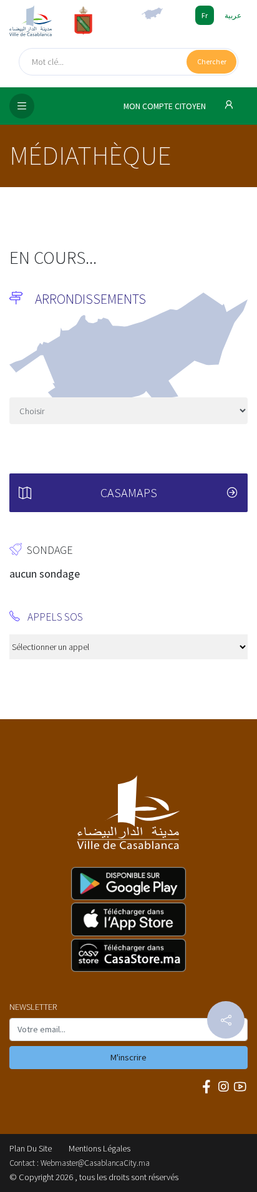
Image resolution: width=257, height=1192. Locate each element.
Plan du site (30, 1148)
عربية (233, 15)
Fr (204, 15)
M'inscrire (128, 1057)
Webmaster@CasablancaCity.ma (95, 1163)
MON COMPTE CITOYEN (166, 106)
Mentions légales (99, 1148)
